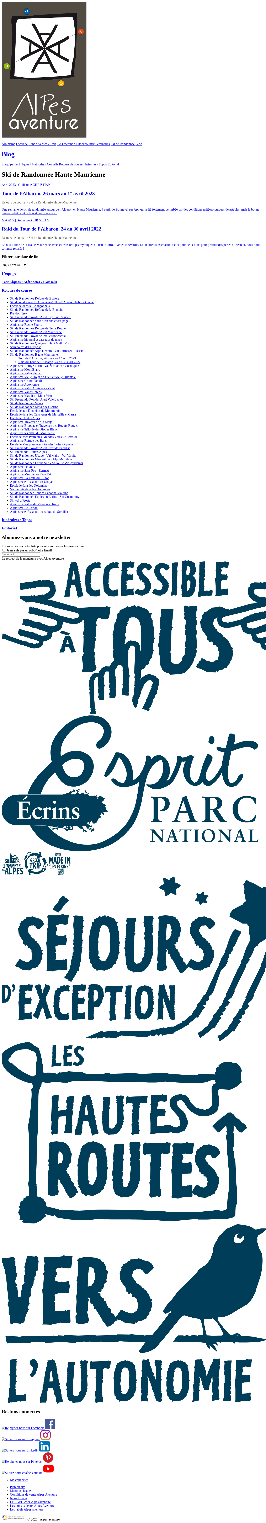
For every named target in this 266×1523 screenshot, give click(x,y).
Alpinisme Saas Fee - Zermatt (29, 470)
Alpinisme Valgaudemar (26, 373)
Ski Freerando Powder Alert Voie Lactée (36, 399)
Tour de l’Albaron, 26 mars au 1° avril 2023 (47, 358)
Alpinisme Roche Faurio (26, 324)
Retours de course (71, 164)
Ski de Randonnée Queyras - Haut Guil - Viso (40, 343)
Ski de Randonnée (123, 144)
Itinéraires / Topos (95, 164)
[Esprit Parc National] (130, 850)
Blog (138, 144)
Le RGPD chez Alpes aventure (30, 1502)
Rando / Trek (18, 313)
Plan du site (17, 1487)
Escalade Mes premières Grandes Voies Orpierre (41, 444)
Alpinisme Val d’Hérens (26, 392)
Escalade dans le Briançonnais (30, 306)
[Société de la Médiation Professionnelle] (14, 1519)
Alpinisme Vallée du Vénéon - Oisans (34, 504)
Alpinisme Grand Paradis (26, 380)
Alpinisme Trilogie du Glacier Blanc (34, 429)
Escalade (22, 144)
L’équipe (7, 164)
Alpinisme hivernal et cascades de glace (36, 339)
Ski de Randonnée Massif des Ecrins (34, 407)
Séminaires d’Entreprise (25, 347)
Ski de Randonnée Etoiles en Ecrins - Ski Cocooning (44, 496)
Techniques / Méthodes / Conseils (36, 164)
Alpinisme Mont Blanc (25, 369)
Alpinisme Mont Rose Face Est (30, 474)
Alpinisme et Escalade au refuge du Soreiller (39, 511)
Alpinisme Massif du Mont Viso (31, 395)
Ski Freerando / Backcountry (76, 144)
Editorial (113, 164)
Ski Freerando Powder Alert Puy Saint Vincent (40, 317)
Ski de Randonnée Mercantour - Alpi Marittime (41, 459)
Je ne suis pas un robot (21, 550)
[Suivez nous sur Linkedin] (26, 1450)
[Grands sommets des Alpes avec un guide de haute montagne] (13, 873)
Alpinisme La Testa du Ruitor (29, 478)
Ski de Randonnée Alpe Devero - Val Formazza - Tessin (47, 351)
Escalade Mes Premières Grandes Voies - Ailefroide (44, 437)
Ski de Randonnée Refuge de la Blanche (36, 309)
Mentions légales (21, 1490)
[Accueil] (133, 70)
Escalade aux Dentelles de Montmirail (35, 410)
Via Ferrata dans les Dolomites (30, 489)
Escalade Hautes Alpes (25, 418)
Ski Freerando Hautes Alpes (28, 452)
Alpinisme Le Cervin (24, 508)
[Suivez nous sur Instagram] (26, 1439)
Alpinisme (8, 144)
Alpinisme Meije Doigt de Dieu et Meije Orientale (43, 377)
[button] (3, 141)
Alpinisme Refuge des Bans (28, 440)
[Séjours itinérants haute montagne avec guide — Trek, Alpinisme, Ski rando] (124, 1222)
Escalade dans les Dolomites (28, 485)
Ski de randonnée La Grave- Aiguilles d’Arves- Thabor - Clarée (52, 302)
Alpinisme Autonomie (24, 384)
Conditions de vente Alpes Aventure (33, 1494)
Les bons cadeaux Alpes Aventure (32, 1505)
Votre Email (44, 550)
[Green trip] (36, 873)
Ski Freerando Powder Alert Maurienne (36, 332)
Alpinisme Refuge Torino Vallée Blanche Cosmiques (44, 365)
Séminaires (102, 144)
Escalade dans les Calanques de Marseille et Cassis (43, 414)
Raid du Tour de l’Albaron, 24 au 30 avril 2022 (49, 362)
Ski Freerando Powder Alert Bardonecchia (38, 336)
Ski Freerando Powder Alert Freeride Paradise (40, 448)
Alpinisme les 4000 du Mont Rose (32, 433)
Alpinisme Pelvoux (22, 467)
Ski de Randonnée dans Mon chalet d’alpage (39, 321)
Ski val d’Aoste (20, 500)
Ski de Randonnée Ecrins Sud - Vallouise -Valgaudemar (46, 463)
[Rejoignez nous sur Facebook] (28, 1428)
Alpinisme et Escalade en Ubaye (31, 481)
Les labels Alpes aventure (26, 1509)
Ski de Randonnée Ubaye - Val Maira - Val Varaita (43, 455)
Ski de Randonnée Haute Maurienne (34, 354)
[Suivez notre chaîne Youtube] (28, 1473)
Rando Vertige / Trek (42, 144)
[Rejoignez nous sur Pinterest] (27, 1461)
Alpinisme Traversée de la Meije (31, 422)
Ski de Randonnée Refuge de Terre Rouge (38, 328)
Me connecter (19, 1480)
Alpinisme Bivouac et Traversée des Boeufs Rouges (44, 425)
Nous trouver (18, 1498)
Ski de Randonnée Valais (26, 403)
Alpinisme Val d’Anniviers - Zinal (32, 388)
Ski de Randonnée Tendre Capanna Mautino (39, 493)
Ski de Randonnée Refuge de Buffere (34, 298)
